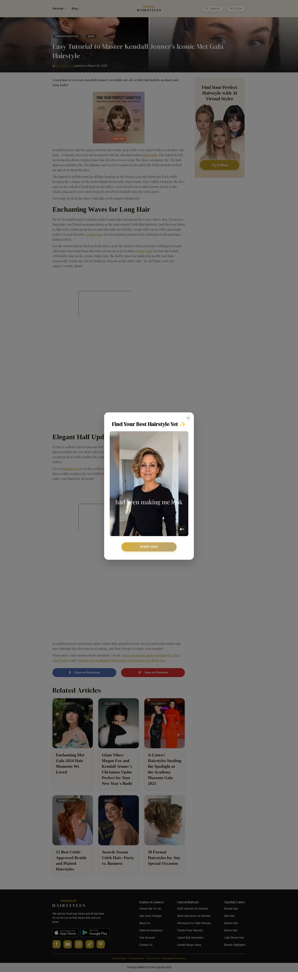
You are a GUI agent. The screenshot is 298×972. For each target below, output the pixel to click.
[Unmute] (182, 529)
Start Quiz (149, 546)
